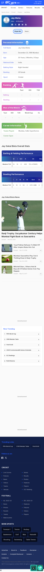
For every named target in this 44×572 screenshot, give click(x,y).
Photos (26, 479)
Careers (29, 554)
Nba (24, 534)
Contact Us (5, 558)
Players (20, 12)
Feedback (23, 550)
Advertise (5, 550)
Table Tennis (31, 539)
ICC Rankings (10, 355)
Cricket (4, 7)
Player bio (18, 31)
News (27, 31)
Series (20, 7)
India (12, 21)
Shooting (6, 539)
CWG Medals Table (12, 339)
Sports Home (5, 12)
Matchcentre (7, 518)
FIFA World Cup (11, 334)
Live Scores (7, 472)
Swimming (18, 539)
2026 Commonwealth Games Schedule (18, 350)
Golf (17, 534)
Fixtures (29, 7)
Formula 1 (6, 529)
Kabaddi (33, 534)
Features (27, 483)
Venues (5, 489)
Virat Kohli (9, 344)
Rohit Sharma (10, 361)
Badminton (7, 534)
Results (37, 7)
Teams (5, 486)
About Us (14, 550)
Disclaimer (33, 550)
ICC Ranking (28, 489)
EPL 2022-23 (28, 500)
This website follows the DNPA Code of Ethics (16, 562)
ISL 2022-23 (7, 500)
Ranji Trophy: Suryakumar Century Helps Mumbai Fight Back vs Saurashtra (22, 235)
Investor (4, 554)
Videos (5, 483)
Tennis (17, 529)
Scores (13, 7)
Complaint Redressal (16, 554)
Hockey (26, 529)
